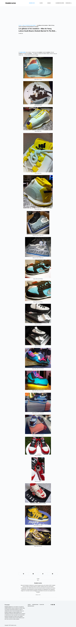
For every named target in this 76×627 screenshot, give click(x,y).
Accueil (20, 25)
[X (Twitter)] (33, 573)
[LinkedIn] (52, 573)
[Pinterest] (43, 573)
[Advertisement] (38, 14)
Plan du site (42, 604)
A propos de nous (35, 604)
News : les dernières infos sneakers (29, 25)
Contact (29, 604)
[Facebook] (23, 573)
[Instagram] (54, 604)
